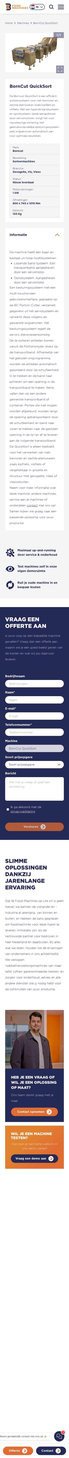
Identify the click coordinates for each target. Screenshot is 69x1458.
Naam (10, 692)
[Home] (16, 6)
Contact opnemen (30, 1111)
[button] (34, 52)
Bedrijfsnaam (15, 676)
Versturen (31, 826)
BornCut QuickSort (45, 23)
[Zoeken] (51, 7)
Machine (11, 741)
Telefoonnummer (18, 724)
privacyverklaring (22, 811)
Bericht (10, 773)
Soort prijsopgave (19, 757)
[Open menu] (61, 7)
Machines (23, 23)
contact (32, 505)
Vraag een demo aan (30, 1158)
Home (9, 23)
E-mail (10, 708)
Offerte (14, 1450)
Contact (47, 1450)
